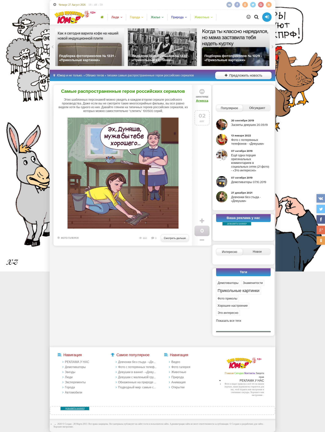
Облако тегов (95, 75)
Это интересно (228, 313)
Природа (177, 17)
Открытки (178, 387)
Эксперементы (75, 382)
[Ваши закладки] (249, 17)
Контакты (249, 373)
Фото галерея (70, 238)
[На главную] (74, 17)
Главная (229, 373)
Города (135, 17)
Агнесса (202, 101)
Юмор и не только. (70, 75)
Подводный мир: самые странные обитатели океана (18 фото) (137, 387)
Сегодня (239, 373)
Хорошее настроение (233, 306)
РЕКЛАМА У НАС (77, 362)
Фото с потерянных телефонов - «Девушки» (137, 367)
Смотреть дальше (175, 238)
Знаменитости (253, 283)
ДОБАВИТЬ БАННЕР (237, 224)
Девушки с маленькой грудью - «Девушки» (137, 377)
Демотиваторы (228, 283)
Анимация (178, 382)
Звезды (70, 372)
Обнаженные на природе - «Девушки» (137, 382)
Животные (201, 17)
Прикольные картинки (238, 290)
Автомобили (73, 392)
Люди (115, 17)
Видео (175, 362)
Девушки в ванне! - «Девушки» (137, 372)
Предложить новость (245, 76)
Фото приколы (227, 298)
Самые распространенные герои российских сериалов (123, 91)
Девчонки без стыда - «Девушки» (137, 362)
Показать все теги (228, 321)
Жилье (155, 17)
